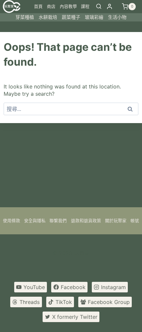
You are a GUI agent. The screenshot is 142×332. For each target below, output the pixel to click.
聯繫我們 (58, 220)
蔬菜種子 (71, 17)
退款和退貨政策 (86, 220)
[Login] (109, 6)
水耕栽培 (48, 17)
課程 (85, 6)
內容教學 (68, 6)
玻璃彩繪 (94, 17)
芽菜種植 (25, 17)
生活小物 (117, 17)
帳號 (134, 220)
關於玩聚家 (115, 220)
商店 (51, 6)
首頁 (38, 6)
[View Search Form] (99, 7)
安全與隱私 (35, 220)
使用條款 (11, 220)
